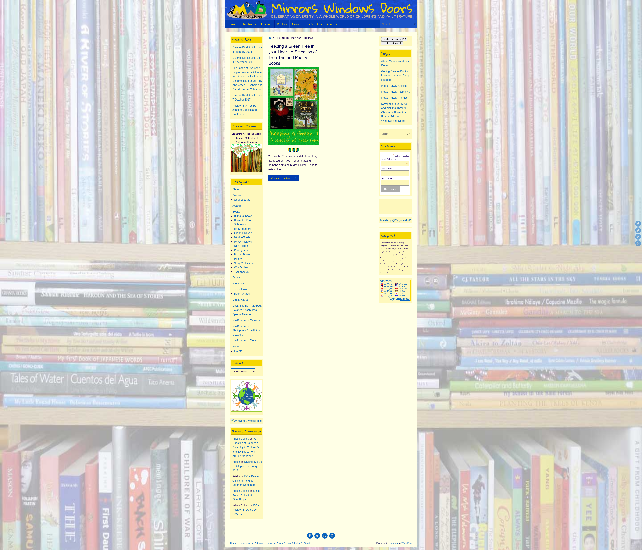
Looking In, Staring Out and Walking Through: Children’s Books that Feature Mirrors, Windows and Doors (394, 112)
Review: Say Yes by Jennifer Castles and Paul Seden (244, 110)
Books (236, 211)
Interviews (238, 283)
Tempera (394, 543)
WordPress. (407, 543)
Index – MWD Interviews (395, 91)
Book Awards (242, 293)
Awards (236, 205)
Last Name (386, 178)
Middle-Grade (242, 237)
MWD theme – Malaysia (246, 320)
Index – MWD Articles (394, 85)
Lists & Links (239, 289)
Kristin (236, 461)
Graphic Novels (243, 233)
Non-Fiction (241, 245)
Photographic (242, 250)
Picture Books (242, 254)
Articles (236, 195)
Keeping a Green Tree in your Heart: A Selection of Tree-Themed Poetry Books (292, 54)
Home (233, 543)
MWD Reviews (243, 241)
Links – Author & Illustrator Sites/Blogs (247, 495)
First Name (386, 168)
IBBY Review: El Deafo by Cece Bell (245, 509)
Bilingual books (243, 216)
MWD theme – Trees (244, 340)
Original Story (242, 199)
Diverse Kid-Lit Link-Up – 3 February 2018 (247, 466)
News (235, 346)
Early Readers (242, 228)
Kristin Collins (240, 438)
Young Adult (241, 271)
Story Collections (244, 263)
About (235, 189)
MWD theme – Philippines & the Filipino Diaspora (247, 330)
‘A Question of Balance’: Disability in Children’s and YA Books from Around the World (245, 447)
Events (236, 277)
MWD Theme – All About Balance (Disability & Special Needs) (246, 310)
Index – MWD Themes (394, 97)
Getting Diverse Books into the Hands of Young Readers (395, 75)
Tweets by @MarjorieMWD (395, 220)
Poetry (238, 258)
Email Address (394, 159)
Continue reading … (282, 178)
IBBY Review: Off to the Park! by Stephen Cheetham (246, 480)
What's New (241, 267)
